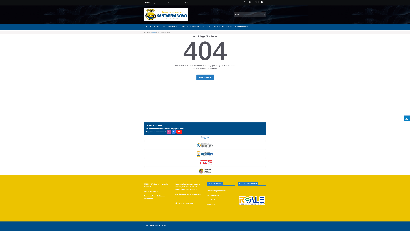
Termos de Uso (149, 196)
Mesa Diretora (212, 200)
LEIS (208, 27)
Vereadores (211, 204)
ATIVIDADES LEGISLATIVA (192, 27)
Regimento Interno (214, 195)
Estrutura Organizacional (216, 191)
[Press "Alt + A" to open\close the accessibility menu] (407, 118)
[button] (164, 26)
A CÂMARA (158, 27)
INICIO (148, 27)
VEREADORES (173, 27)
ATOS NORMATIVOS (221, 27)
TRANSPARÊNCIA (241, 27)
